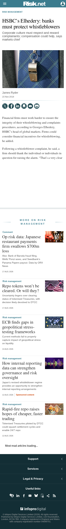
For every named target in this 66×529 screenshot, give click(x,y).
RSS (54, 496)
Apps (42, 496)
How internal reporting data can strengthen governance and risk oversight (22, 370)
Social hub (48, 496)
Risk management (12, 12)
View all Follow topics (12, 496)
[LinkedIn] (17, 106)
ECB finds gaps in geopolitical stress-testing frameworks (18, 327)
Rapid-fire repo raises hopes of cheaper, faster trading (22, 413)
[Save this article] (24, 106)
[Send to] (30, 106)
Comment (8, 232)
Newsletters (30, 496)
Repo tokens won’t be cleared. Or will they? (20, 288)
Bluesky (36, 496)
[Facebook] (11, 106)
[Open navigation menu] (3, 4)
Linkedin (18, 496)
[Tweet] (5, 106)
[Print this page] (36, 106)
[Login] (62, 4)
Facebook (24, 496)
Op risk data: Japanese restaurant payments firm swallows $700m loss (21, 243)
